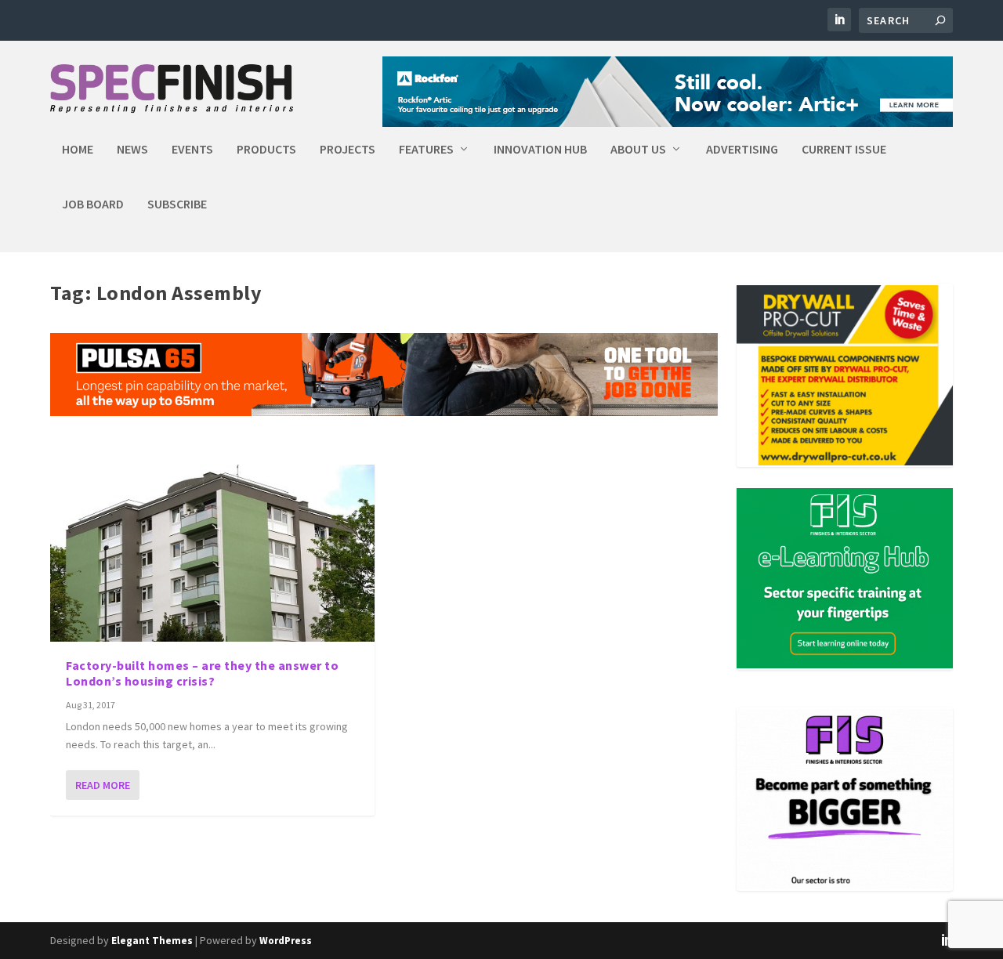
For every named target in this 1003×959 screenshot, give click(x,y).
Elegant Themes (152, 940)
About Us (638, 150)
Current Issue (844, 150)
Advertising (742, 150)
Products (266, 150)
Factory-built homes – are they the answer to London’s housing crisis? (202, 673)
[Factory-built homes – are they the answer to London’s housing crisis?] (212, 553)
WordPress (285, 940)
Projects (347, 150)
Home (77, 150)
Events (192, 150)
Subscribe (177, 204)
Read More (102, 785)
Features (426, 150)
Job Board (93, 204)
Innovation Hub (540, 150)
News (132, 150)
